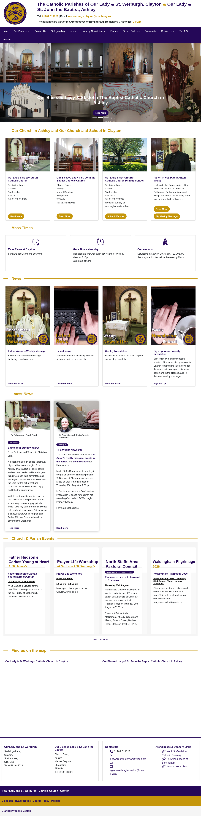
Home (6, 31)
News (73, 31)
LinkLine (7, 39)
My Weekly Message (167, 216)
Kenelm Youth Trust (177, 766)
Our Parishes (21, 31)
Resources (167, 31)
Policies (55, 801)
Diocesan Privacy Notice (16, 801)
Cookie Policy (41, 801)
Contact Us (40, 31)
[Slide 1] (94, 117)
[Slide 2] (100, 117)
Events (114, 31)
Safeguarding (58, 31)
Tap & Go (184, 31)
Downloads (150, 31)
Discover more (15, 383)
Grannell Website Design (16, 811)
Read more (100, 113)
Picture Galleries (131, 31)
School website (115, 216)
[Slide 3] (106, 117)
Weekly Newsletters (93, 31)
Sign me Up (160, 383)
